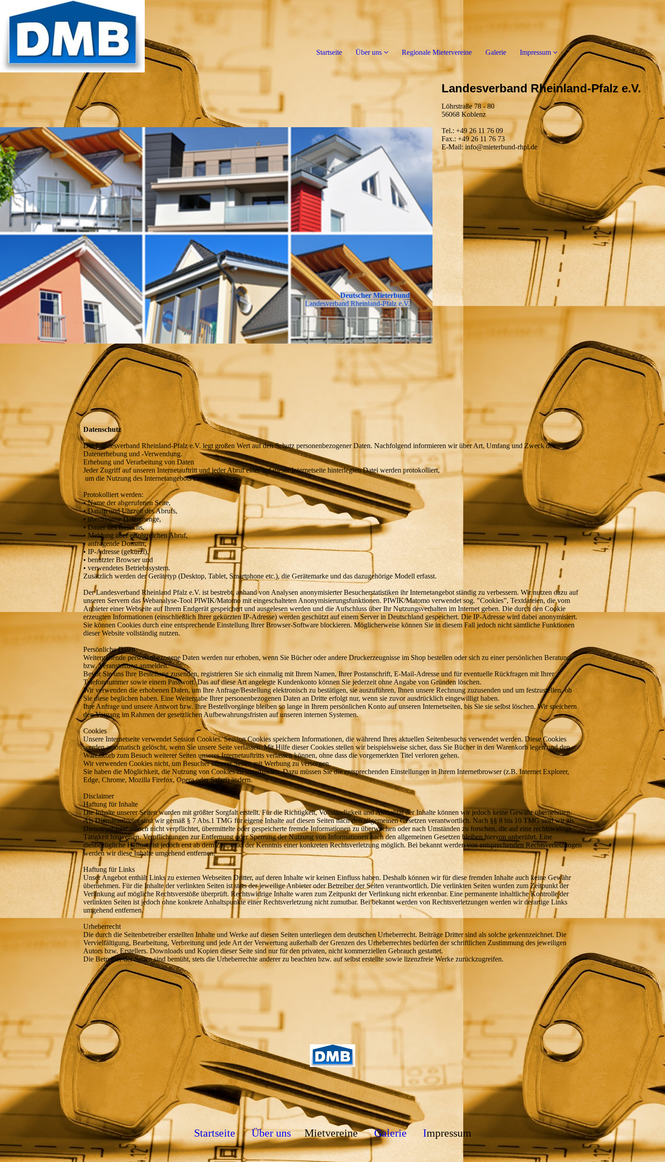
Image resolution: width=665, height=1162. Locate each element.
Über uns (369, 52)
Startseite (329, 52)
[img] (104, 36)
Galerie (495, 52)
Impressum (535, 52)
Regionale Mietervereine (437, 52)
